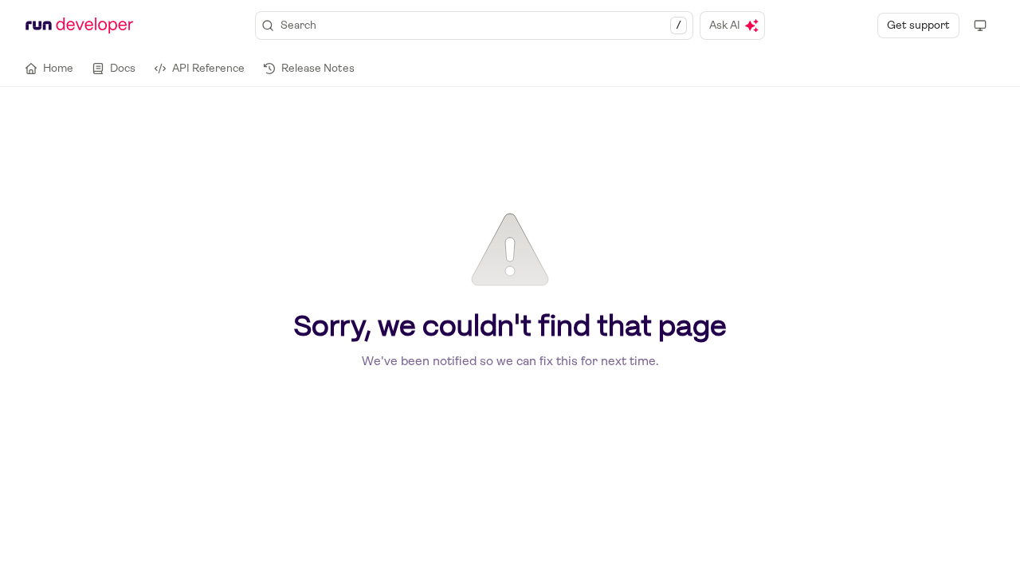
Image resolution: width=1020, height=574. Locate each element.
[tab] (49, 68)
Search (480, 24)
